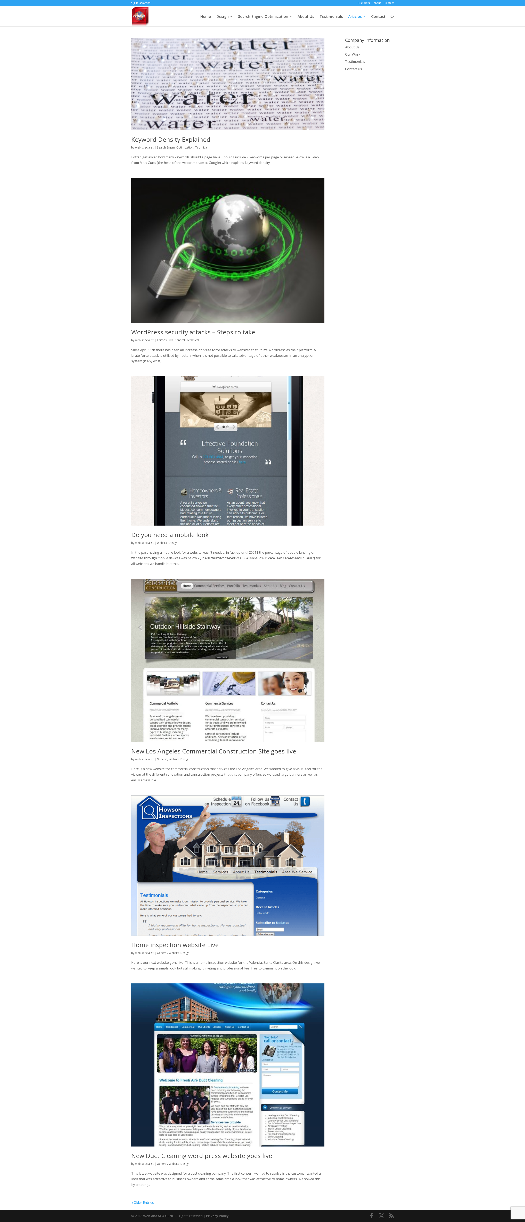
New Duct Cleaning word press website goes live (201, 1155)
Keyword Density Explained (170, 139)
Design (222, 17)
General (180, 340)
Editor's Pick (165, 340)
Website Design (167, 543)
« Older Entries (142, 1202)
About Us (306, 17)
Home (205, 17)
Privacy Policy (217, 1216)
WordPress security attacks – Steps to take (193, 332)
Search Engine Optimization (263, 17)
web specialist (144, 147)
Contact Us (353, 69)
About (377, 3)
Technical (201, 147)
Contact (389, 3)
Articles (355, 17)
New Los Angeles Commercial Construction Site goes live (213, 751)
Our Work (364, 3)
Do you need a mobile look (170, 534)
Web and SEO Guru (158, 1216)
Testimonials (331, 17)
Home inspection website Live (175, 945)
